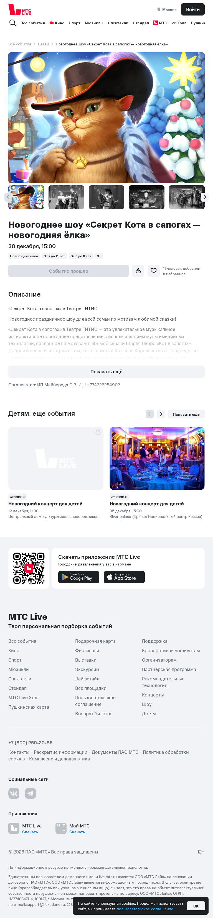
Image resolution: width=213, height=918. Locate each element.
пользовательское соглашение (145, 908)
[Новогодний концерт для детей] (55, 458)
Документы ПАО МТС (115, 752)
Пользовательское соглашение (95, 700)
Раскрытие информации (60, 752)
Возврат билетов (94, 713)
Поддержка (155, 640)
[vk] (13, 793)
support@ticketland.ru (45, 904)
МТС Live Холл (172, 22)
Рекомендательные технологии (163, 681)
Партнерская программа (169, 669)
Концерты (153, 694)
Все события (33, 22)
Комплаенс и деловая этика (59, 758)
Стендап (141, 22)
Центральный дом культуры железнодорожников (53, 516)
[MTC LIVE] (20, 9)
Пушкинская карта (28, 706)
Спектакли (118, 22)
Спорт (74, 22)
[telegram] (30, 793)
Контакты (18, 752)
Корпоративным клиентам (171, 650)
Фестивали (87, 650)
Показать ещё (106, 371)
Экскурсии (87, 669)
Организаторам (159, 659)
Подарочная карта (95, 640)
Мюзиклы (94, 22)
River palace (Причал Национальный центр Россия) (156, 516)
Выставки (86, 659)
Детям (43, 44)
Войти (193, 9)
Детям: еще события (41, 413)
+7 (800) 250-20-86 (30, 742)
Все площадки (90, 688)
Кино (59, 22)
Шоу (147, 704)
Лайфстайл (87, 678)
